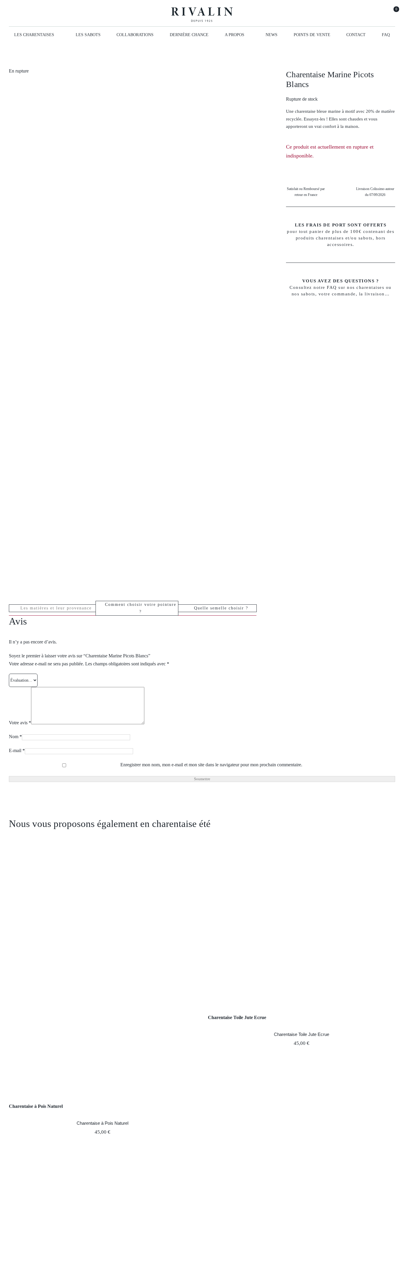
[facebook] (11, 13)
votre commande (337, 294)
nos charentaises (365, 287)
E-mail (17, 750)
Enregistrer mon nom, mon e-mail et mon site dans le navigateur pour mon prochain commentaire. (211, 764)
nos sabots (303, 294)
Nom (15, 736)
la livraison (372, 294)
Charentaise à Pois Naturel (36, 1106)
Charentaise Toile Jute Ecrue (237, 1017)
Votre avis (20, 722)
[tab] (52, 608)
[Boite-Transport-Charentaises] (92, 333)
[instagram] (22, 13)
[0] (392, 13)
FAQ (332, 287)
